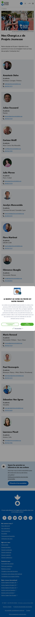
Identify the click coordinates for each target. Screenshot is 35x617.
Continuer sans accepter (10, 324)
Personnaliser (18, 328)
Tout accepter (27, 324)
